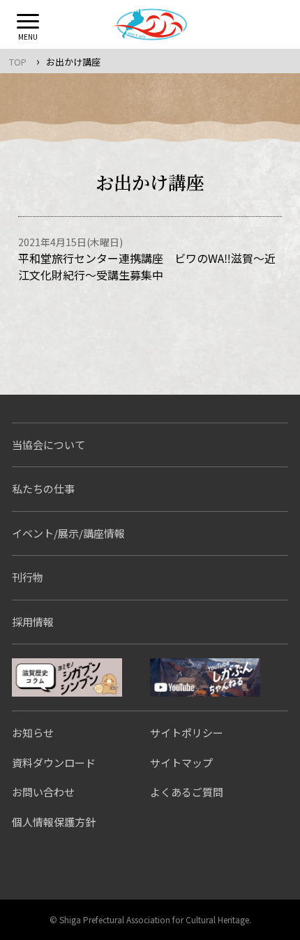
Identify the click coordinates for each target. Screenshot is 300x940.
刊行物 (27, 577)
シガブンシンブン (67, 677)
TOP (18, 61)
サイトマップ (181, 762)
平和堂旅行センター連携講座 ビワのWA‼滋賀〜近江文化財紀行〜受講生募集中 (147, 266)
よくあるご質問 (186, 791)
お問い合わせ (43, 791)
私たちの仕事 (43, 488)
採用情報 (33, 621)
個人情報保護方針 (54, 821)
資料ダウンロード (54, 762)
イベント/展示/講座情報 (68, 533)
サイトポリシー (186, 732)
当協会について (48, 444)
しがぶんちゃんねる (205, 677)
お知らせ (33, 732)
